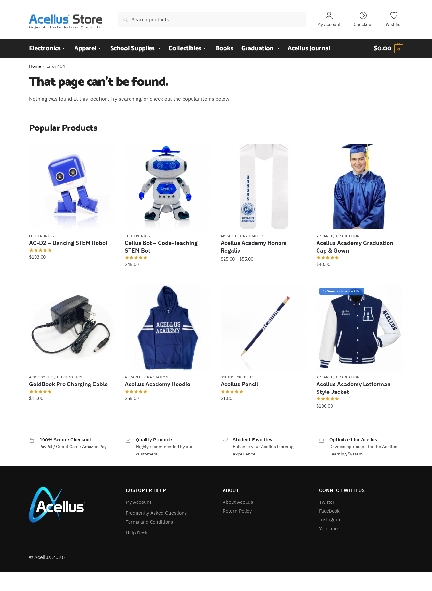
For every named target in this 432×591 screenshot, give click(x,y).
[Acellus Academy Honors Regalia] (264, 187)
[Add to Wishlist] (107, 151)
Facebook (329, 511)
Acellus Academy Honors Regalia (254, 246)
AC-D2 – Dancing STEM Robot (68, 242)
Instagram (330, 520)
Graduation (252, 236)
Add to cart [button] (72, 277)
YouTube (328, 528)
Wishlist (394, 24)
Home (35, 66)
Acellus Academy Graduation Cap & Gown (354, 246)
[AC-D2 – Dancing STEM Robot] (72, 187)
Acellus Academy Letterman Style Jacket (353, 387)
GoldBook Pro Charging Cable (68, 384)
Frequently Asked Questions (156, 513)
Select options (264, 277)
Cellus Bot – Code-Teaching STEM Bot (161, 246)
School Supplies (238, 377)
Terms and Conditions (149, 522)
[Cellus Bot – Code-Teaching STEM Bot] (168, 187)
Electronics (41, 236)
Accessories (41, 377)
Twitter (326, 502)
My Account (329, 24)
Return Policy (237, 511)
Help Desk (137, 533)
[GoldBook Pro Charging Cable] (72, 328)
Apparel (229, 236)
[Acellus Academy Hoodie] (168, 328)
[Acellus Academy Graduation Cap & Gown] (359, 187)
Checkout (363, 24)
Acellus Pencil (239, 384)
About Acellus (238, 502)
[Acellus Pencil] (264, 328)
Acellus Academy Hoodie (157, 384)
